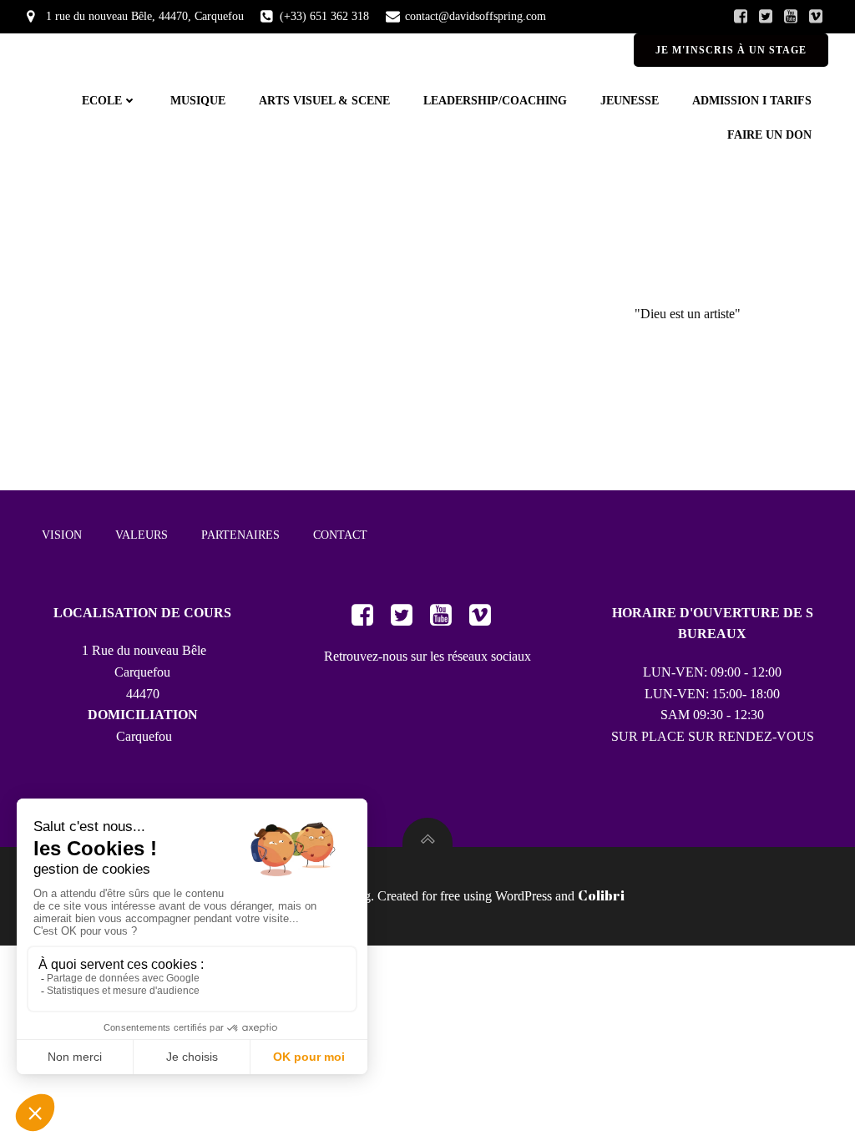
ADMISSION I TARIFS (752, 100)
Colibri (601, 895)
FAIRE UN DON (769, 135)
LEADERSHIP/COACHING (495, 100)
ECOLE (102, 100)
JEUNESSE (629, 100)
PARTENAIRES (240, 535)
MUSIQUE (197, 100)
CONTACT (340, 535)
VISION (62, 535)
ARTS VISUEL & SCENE (324, 100)
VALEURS (141, 535)
